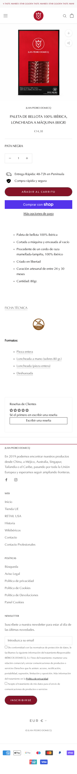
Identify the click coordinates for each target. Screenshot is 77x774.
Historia (10, 523)
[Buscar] (65, 15)
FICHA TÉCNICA (16, 308)
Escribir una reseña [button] (38, 420)
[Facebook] (6, 479)
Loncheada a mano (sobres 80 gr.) (39, 359)
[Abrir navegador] (6, 15)
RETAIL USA (13, 516)
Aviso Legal (12, 574)
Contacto (11, 537)
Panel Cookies (14, 602)
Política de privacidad (19, 581)
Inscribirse (20, 700)
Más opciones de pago (38, 213)
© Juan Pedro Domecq (38, 731)
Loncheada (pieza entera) (33, 366)
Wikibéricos (13, 530)
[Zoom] (68, 33)
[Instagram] (15, 479)
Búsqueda (11, 566)
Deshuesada (25, 373)
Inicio (8, 502)
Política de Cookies (17, 588)
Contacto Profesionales (20, 544)
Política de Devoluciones (21, 595)
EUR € (37, 721)
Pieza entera (25, 352)
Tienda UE (12, 509)
